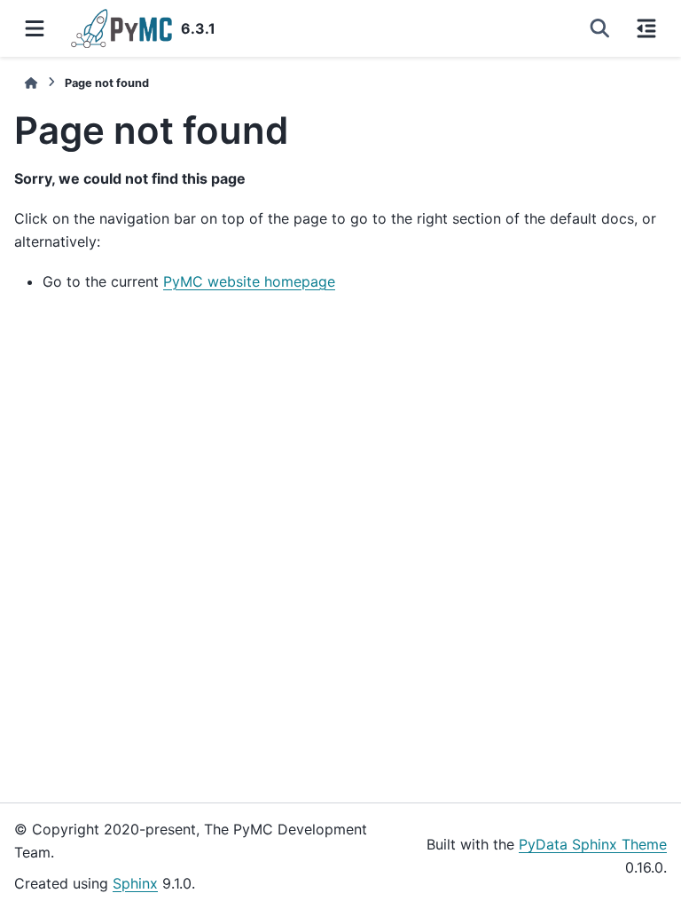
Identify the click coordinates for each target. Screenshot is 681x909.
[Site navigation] (34, 28)
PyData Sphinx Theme (593, 844)
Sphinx (135, 883)
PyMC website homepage (249, 281)
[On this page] (646, 28)
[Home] (31, 83)
